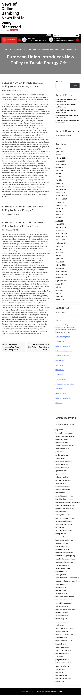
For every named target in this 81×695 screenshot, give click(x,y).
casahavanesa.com (62, 449)
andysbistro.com (61, 594)
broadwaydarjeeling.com (64, 540)
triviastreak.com (61, 638)
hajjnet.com (59, 430)
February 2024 (61, 227)
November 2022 (61, 274)
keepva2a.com (61, 590)
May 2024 (59, 218)
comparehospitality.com (64, 521)
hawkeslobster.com (62, 468)
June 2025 (59, 177)
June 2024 (59, 215)
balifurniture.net (61, 512)
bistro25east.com (62, 546)
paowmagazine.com (63, 486)
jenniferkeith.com (62, 612)
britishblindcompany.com (64, 553)
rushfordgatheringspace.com (66, 537)
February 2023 (61, 265)
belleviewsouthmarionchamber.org (68, 502)
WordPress (31, 691)
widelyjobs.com (61, 534)
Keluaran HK (60, 341)
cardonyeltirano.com (63, 515)
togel (29, 175)
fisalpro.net (60, 625)
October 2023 (60, 240)
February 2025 (61, 189)
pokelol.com (60, 452)
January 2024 (60, 230)
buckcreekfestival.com (64, 461)
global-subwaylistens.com (65, 505)
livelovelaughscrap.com (64, 524)
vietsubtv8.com (61, 483)
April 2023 (59, 259)
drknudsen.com (61, 587)
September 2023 (61, 243)
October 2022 (60, 278)
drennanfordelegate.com (64, 634)
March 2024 (60, 224)
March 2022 (60, 300)
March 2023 (60, 262)
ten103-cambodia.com (63, 650)
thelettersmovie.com (63, 490)
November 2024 (61, 199)
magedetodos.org (62, 571)
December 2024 (61, 196)
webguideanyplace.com (64, 603)
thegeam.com (60, 584)
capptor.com (60, 527)
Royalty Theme (57, 691)
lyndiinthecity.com (62, 464)
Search (59, 81)
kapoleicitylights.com (63, 480)
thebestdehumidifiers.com (65, 597)
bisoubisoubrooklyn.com (64, 499)
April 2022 (59, 297)
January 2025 (60, 193)
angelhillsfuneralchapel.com (65, 559)
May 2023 (59, 256)
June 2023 (59, 252)
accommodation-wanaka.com (66, 436)
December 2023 (61, 234)
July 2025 (59, 174)
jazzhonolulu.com (62, 455)
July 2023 (59, 249)
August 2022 (60, 284)
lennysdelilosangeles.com (65, 446)
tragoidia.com (60, 458)
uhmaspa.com (60, 493)
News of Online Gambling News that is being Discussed (12, 15)
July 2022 (59, 287)
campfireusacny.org (62, 549)
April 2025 (59, 183)
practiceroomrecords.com (65, 518)
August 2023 (60, 246)
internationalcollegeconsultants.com (68, 578)
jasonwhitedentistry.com (64, 496)
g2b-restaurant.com (62, 565)
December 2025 (61, 164)
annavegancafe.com (62, 622)
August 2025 (60, 171)
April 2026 (59, 152)
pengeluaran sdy (61, 675)
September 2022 (61, 281)
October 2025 (60, 167)
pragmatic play (72, 325)
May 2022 (59, 293)
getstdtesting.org (62, 442)
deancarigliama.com (63, 606)
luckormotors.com (62, 631)
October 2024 (60, 202)
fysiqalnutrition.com (62, 474)
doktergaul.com (61, 575)
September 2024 (61, 205)
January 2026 (60, 161)
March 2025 (60, 186)
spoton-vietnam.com (63, 647)
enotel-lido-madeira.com (64, 628)
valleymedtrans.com (63, 568)
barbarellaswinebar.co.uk (64, 433)
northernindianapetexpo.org (65, 556)
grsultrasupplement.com (64, 562)
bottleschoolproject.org (64, 439)
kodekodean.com (62, 644)
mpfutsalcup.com (62, 619)
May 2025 (59, 180)
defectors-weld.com (63, 477)
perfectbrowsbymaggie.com (65, 508)
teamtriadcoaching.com (64, 641)
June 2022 (59, 290)
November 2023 (61, 237)
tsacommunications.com (64, 600)
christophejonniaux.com (64, 531)
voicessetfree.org (62, 543)
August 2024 (60, 208)
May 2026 (59, 148)
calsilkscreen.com (62, 616)
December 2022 (61, 271)
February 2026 (61, 158)
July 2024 (59, 211)
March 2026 (60, 155)
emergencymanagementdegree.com (68, 609)
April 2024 (59, 221)
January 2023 (60, 268)
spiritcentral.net (61, 471)
